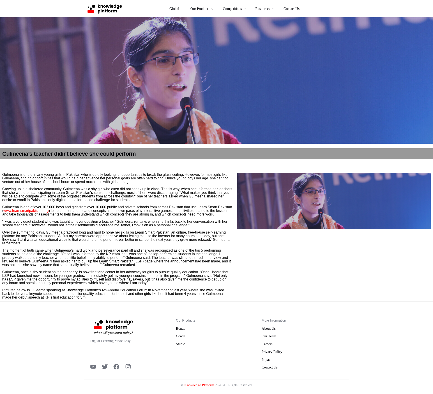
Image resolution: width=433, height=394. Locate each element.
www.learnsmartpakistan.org (26, 211)
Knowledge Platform (199, 385)
